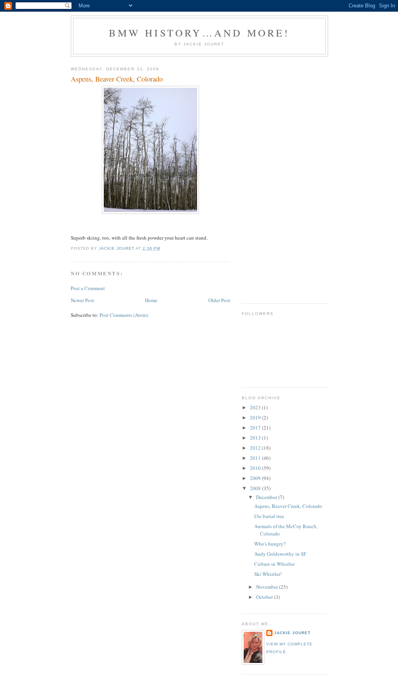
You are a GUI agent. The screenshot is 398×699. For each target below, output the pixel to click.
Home (151, 300)
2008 (256, 488)
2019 (256, 417)
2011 (256, 457)
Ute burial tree (269, 516)
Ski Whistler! (268, 573)
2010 (256, 467)
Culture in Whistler (274, 563)
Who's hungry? (270, 543)
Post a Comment (88, 288)
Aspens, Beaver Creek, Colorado (288, 506)
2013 (256, 437)
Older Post (219, 300)
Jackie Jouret (292, 633)
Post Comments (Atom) (124, 314)
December (267, 497)
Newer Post (82, 300)
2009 (256, 478)
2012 (256, 447)
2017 (256, 427)
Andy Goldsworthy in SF (280, 553)
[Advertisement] (273, 177)
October (265, 596)
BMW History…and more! (199, 32)
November (267, 586)
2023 (256, 407)
